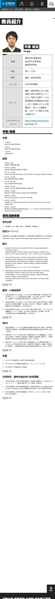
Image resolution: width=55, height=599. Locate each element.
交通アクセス (21, 4)
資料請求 (42, 4)
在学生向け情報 (51, 4)
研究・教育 (18, 9)
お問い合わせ (32, 4)
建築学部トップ (7, 9)
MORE (5, 284)
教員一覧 (28, 9)
